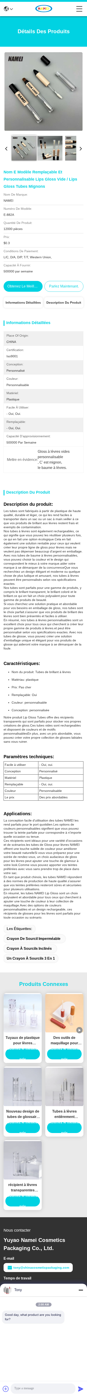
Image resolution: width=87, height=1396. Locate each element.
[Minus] (80, 1290)
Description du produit (63, 302)
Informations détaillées (23, 302)
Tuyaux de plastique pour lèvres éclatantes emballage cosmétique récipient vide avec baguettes (23, 1041)
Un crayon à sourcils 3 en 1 (31, 958)
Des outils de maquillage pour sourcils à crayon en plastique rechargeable (64, 1041)
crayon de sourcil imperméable (33, 939)
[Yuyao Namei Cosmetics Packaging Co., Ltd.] (44, 9)
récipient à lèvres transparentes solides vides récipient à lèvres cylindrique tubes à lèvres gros (22, 1188)
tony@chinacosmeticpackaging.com (41, 1267)
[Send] (80, 1389)
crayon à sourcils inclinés (29, 948)
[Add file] (6, 1389)
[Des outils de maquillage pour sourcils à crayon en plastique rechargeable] (64, 1013)
